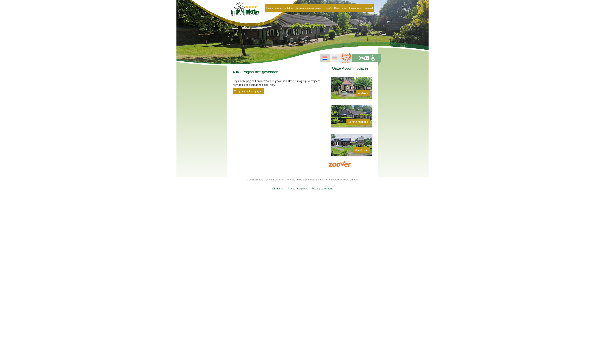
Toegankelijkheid (298, 188)
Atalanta (363, 93)
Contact (369, 8)
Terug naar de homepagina (248, 91)
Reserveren (340, 8)
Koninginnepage (358, 121)
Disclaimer (278, 188)
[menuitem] (325, 58)
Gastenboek (355, 8)
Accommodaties (284, 8)
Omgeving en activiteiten (309, 8)
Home (269, 8)
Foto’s (328, 8)
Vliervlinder (361, 150)
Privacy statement (322, 188)
